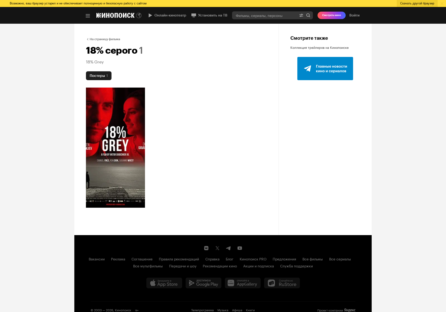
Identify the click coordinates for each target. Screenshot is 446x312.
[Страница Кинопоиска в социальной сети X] (217, 248)
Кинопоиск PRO (253, 258)
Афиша (237, 309)
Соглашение (142, 258)
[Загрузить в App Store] (164, 283)
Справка (212, 258)
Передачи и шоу (183, 265)
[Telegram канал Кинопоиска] (228, 248)
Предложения (284, 258)
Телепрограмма (202, 309)
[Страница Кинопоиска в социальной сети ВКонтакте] (206, 248)
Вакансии (97, 258)
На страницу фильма (105, 39)
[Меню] (88, 16)
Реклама (118, 258)
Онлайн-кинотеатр (170, 15)
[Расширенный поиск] (301, 15)
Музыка (222, 309)
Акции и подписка (258, 265)
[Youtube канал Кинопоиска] (240, 248)
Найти (308, 15)
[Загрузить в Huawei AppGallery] (243, 283)
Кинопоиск (123, 309)
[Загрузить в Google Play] (203, 283)
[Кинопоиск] (115, 15)
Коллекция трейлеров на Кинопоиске (319, 47)
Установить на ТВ (212, 15)
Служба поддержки (296, 265)
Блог (229, 258)
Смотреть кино (331, 15)
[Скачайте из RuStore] (282, 283)
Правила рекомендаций (179, 258)
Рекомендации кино (220, 265)
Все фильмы (312, 258)
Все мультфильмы (148, 265)
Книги (250, 309)
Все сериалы (340, 258)
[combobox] (264, 15)
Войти (354, 15)
